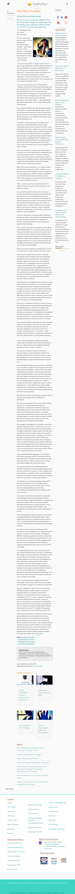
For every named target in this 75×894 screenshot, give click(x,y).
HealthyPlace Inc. (22, 893)
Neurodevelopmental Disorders (35, 819)
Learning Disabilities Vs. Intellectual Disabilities (62, 176)
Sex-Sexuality (53, 825)
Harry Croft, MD (37, 666)
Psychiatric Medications (15, 847)
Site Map (10, 883)
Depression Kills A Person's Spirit (44, 692)
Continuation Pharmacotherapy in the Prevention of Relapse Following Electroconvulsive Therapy (32, 768)
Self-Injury (52, 820)
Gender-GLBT (33, 814)
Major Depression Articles (27, 758)
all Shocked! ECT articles (26, 639)
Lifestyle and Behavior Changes (29, 754)
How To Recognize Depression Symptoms (33, 762)
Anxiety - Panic (12, 820)
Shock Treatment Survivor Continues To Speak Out (24, 695)
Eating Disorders (33, 809)
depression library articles (26, 642)
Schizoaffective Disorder (56, 829)
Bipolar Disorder (12, 825)
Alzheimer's (11, 816)
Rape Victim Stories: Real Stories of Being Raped (62, 68)
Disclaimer (53, 883)
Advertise (29, 883)
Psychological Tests (13, 865)
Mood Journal (12, 869)
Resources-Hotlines (13, 856)
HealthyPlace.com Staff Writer (29, 16)
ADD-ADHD (11, 807)
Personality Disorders (35, 832)
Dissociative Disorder (35, 805)
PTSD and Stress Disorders (57, 803)
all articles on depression (26, 644)
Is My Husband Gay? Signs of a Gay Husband (62, 102)
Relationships (52, 807)
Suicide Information (14, 860)
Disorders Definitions (14, 843)
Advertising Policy (62, 883)
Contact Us (22, 883)
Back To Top (9, 789)
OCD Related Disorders (36, 823)
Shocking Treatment (27, 637)
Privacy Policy (45, 883)
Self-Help (51, 816)
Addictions (11, 811)
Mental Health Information (16, 852)
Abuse (9, 803)
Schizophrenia (53, 811)
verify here (48, 849)
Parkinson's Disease (34, 827)
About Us (16, 883)
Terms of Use (37, 883)
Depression (11, 829)
